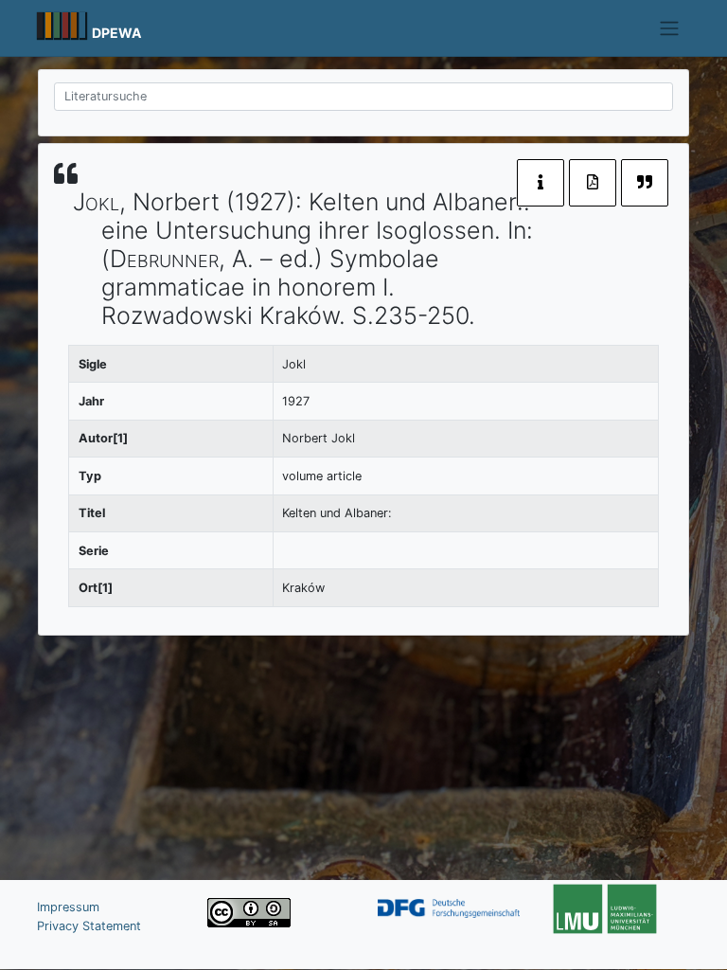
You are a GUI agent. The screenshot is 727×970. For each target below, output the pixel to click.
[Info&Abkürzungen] (540, 183)
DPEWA (117, 33)
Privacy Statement (89, 926)
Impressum (68, 907)
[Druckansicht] (592, 183)
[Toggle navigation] (669, 28)
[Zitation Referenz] (644, 183)
